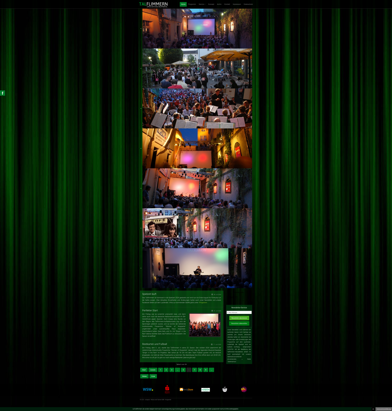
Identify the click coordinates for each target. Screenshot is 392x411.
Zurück (152, 370)
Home (183, 4)
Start (144, 370)
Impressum (237, 4)
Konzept (211, 4)
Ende (153, 376)
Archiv (219, 4)
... (177, 370)
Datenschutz (248, 4)
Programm (192, 4)
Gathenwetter (239, 296)
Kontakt (227, 4)
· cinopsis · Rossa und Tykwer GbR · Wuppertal (157, 399)
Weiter (144, 376)
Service (201, 4)
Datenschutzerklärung (384, 409)
